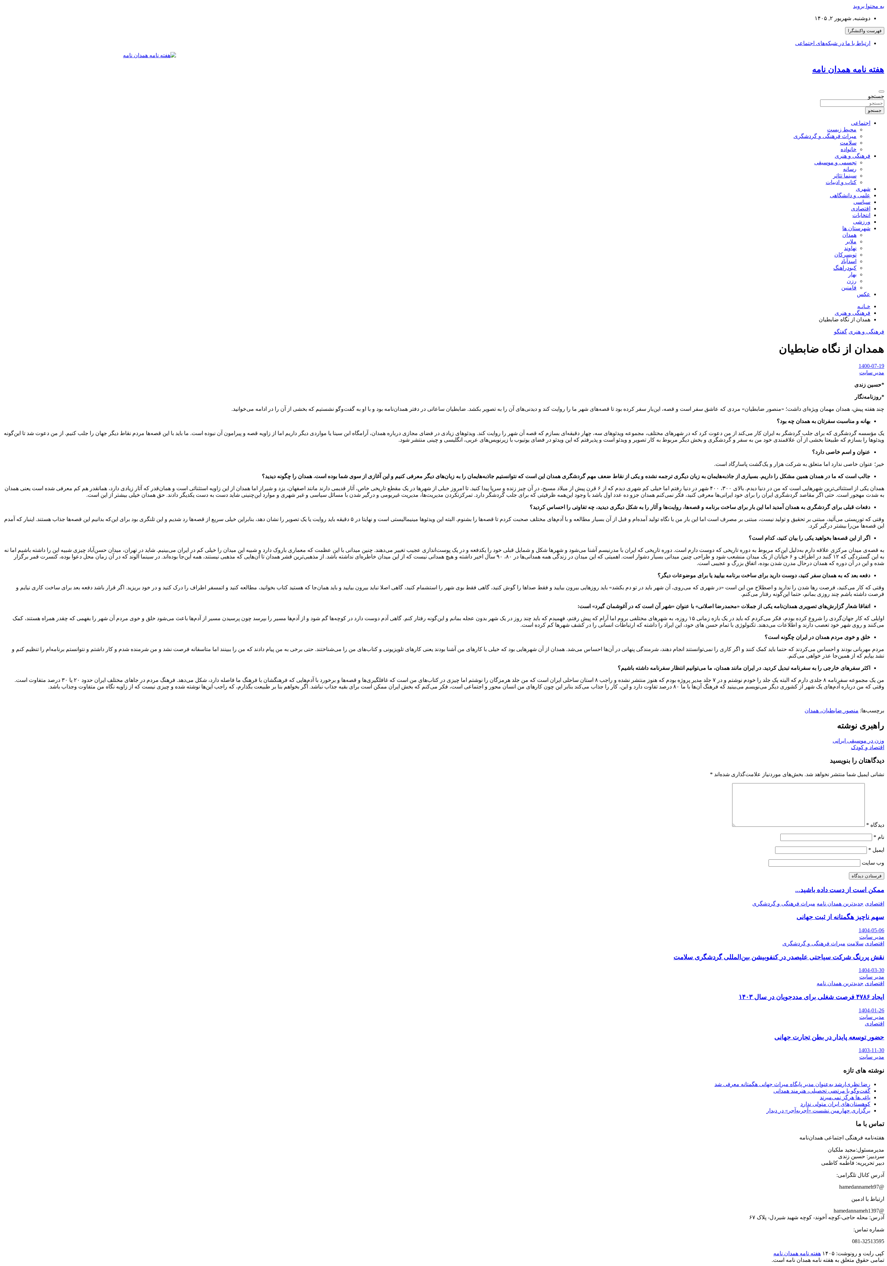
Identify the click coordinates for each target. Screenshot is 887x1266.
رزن (852, 281)
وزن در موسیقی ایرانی (858, 741)
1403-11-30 (871, 1050)
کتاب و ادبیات (841, 182)
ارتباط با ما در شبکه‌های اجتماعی (832, 43)
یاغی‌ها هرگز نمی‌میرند (845, 1097)
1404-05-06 (871, 930)
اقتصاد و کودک (867, 747)
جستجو (876, 96)
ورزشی (861, 222)
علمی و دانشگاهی (850, 195)
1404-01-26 (871, 1010)
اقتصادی (860, 208)
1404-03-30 (871, 970)
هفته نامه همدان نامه (848, 69)
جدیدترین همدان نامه (840, 904)
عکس (863, 294)
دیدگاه (875, 825)
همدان (849, 235)
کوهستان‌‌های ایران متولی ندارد (835, 1104)
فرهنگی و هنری (852, 156)
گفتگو (840, 332)
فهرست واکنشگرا (864, 30)
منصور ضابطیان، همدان (832, 710)
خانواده (849, 149)
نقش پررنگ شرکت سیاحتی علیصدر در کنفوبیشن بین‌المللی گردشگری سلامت (779, 957)
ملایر (851, 241)
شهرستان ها (856, 228)
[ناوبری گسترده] (881, 91)
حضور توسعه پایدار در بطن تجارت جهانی (829, 1037)
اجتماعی (860, 123)
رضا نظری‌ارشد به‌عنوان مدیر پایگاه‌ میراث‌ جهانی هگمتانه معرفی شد (792, 1084)
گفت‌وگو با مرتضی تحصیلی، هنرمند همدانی (821, 1091)
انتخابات (861, 215)
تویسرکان (845, 255)
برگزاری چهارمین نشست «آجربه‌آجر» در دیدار (818, 1110)
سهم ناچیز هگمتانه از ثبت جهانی (840, 916)
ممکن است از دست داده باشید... (839, 889)
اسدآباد (849, 261)
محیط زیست (842, 129)
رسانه (850, 169)
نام (878, 837)
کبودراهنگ (845, 268)
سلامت (848, 143)
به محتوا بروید (868, 6)
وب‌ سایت (873, 863)
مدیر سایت (871, 372)
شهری (863, 189)
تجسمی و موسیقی (835, 162)
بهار (852, 274)
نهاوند (850, 248)
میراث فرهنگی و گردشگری (825, 136)
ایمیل (876, 850)
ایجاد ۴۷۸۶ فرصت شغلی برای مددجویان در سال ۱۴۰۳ (811, 996)
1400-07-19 (871, 366)
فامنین (849, 288)
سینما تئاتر (845, 176)
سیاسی (861, 202)
